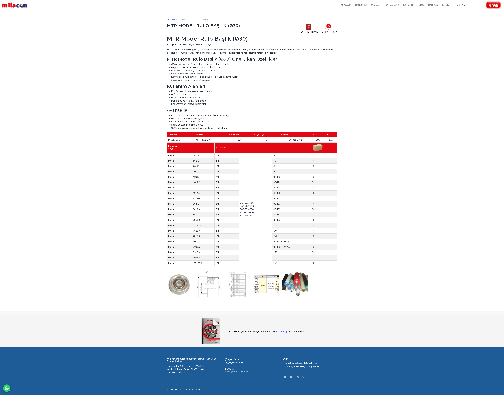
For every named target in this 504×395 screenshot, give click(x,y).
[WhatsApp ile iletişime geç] (6, 388)
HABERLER (433, 4)
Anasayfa (171, 20)
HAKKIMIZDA (361, 4)
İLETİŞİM (446, 4)
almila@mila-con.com (236, 371)
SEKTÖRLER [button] (408, 4)
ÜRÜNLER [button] (375, 4)
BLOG (421, 4)
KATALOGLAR (392, 4)
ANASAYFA (346, 4)
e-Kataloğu (282, 331)
